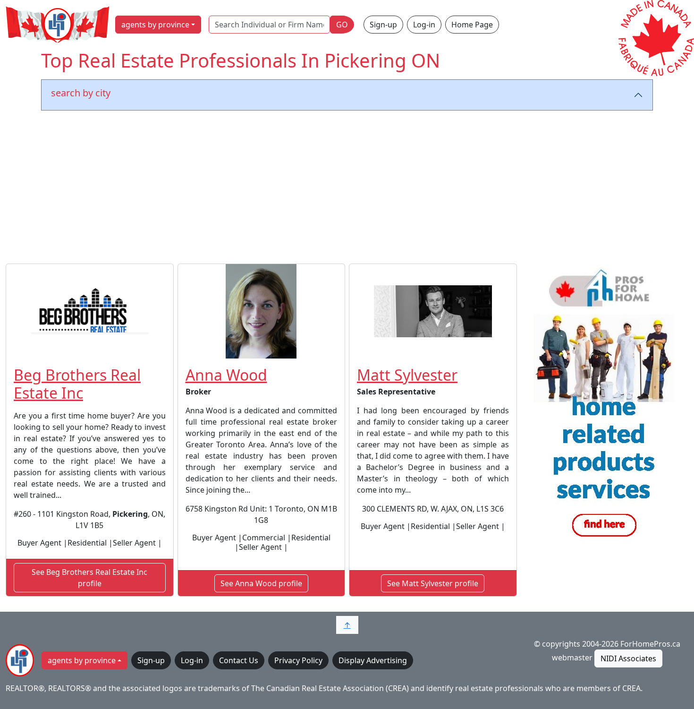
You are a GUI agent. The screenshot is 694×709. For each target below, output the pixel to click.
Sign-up (383, 24)
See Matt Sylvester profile (432, 583)
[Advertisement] (347, 189)
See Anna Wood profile (261, 583)
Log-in (424, 24)
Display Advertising (373, 660)
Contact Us (238, 660)
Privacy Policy (298, 660)
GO (342, 24)
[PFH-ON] (605, 405)
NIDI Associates (628, 658)
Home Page (472, 24)
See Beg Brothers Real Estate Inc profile (89, 578)
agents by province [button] (155, 24)
